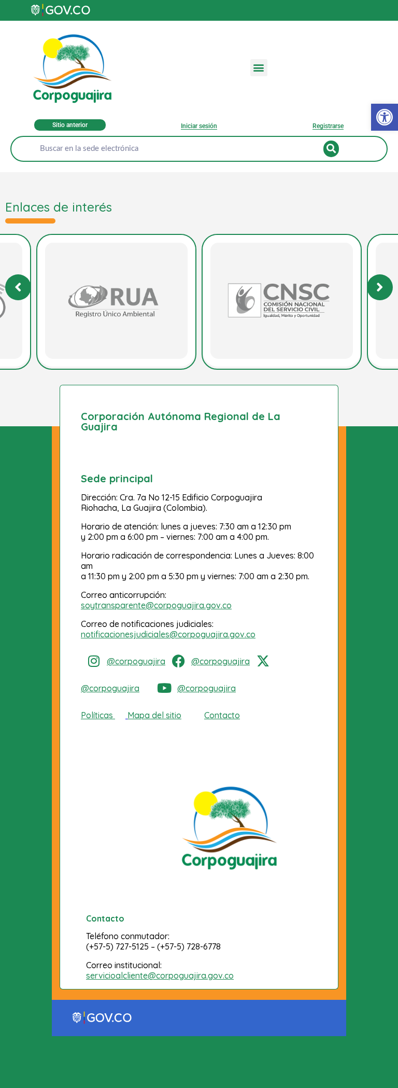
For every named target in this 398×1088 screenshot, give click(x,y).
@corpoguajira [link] (136, 661)
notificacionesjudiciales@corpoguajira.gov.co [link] (168, 634)
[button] (258, 67)
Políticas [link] (97, 715)
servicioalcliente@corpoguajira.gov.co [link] (160, 975)
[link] (384, 117)
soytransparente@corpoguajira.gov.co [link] (156, 605)
